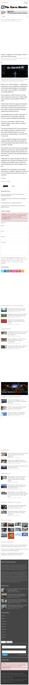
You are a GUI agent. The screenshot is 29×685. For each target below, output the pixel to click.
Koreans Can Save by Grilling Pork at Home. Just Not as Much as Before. (17, 595)
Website (3, 236)
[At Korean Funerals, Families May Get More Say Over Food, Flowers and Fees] (18, 524)
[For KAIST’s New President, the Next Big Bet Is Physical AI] (18, 529)
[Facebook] (5, 271)
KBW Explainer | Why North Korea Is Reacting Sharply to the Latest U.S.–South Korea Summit (17, 486)
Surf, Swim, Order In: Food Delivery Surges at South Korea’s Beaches (16, 413)
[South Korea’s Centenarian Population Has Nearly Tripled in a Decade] (4, 507)
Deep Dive (3, 626)
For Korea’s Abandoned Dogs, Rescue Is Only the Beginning (18, 589)
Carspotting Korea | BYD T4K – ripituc (9, 545)
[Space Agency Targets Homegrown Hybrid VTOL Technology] (4, 535)
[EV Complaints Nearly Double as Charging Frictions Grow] (4, 530)
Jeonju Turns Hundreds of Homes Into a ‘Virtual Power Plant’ (18, 466)
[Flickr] (14, 271)
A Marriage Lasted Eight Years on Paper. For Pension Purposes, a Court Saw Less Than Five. (18, 333)
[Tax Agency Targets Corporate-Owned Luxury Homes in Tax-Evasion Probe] (25, 529)
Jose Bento (3, 553)
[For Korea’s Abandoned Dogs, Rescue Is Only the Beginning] (4, 525)
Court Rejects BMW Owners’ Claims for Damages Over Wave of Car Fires (17, 346)
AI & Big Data (12, 19)
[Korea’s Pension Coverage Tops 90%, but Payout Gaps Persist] (11, 530)
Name (2, 225)
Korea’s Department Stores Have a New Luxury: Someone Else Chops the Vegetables (18, 455)
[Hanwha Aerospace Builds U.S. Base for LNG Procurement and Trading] (25, 525)
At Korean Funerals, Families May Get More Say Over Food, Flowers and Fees (17, 600)
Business (3, 615)
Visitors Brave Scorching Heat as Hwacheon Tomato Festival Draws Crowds (16, 321)
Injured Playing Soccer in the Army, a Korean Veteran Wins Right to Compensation (17, 340)
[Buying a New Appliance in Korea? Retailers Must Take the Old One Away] (4, 461)
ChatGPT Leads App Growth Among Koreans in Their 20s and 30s (17, 407)
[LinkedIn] (8, 271)
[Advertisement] (14, 37)
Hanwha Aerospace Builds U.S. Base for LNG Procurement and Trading (17, 606)
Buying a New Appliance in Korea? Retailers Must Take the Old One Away (17, 461)
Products (3, 632)
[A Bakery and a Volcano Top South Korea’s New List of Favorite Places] (4, 310)
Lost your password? (22, 654)
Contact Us (3, 634)
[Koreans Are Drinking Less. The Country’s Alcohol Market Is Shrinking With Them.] (4, 401)
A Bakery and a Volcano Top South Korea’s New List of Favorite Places (16, 309)
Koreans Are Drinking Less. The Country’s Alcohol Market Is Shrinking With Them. (17, 401)
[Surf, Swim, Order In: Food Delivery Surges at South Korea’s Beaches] (4, 414)
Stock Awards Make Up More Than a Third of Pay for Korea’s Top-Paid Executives (17, 513)
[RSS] (23, 271)
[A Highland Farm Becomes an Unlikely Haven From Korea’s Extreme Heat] (4, 315)
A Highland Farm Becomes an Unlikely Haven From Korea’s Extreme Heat (17, 315)
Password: (4, 649)
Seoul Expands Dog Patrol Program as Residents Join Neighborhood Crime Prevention (12, 554)
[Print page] (14, 62)
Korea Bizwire (19, 58)
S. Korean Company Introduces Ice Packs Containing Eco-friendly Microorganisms (14, 550)
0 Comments (17, 311)
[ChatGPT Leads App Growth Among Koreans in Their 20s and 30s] (4, 408)
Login (3, 642)
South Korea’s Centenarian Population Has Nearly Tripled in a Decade (17, 506)
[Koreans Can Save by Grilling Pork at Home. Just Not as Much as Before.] (11, 525)
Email (2, 231)
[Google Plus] (11, 271)
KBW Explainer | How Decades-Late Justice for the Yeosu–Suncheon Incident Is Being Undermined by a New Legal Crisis (18, 494)
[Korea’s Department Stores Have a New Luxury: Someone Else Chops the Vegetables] (4, 454)
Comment (3, 242)
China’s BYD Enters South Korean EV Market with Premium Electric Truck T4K (14, 545)
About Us (3, 637)
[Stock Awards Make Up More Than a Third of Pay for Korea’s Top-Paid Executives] (4, 512)
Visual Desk (3, 624)
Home (2, 19)
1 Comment (18, 497)
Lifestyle (3, 618)
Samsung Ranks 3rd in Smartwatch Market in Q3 (11, 202)
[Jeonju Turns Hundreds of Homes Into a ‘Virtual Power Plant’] (4, 467)
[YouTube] (17, 271)
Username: (4, 644)
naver (8, 181)
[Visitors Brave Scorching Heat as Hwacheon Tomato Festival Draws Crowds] (4, 321)
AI (5, 181)
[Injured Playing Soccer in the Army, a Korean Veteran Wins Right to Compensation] (4, 340)
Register (9, 642)
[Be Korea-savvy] (14, 7)
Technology (6, 19)
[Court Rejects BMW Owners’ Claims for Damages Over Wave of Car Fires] (4, 346)
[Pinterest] (20, 271)
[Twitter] (2, 271)
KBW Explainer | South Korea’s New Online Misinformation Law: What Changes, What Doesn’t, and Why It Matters (17, 479)
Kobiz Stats (3, 629)
